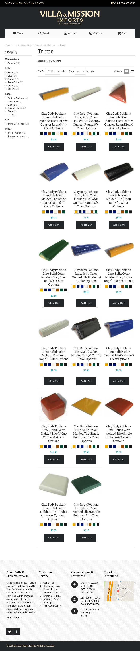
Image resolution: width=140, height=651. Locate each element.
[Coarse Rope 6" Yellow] (119, 250)
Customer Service (52, 586)
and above (17, 136)
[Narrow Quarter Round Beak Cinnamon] (119, 94)
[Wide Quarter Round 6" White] (86, 172)
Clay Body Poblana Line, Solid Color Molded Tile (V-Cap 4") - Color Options (86, 353)
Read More (13, 617)
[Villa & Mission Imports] (70, 17)
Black (10, 72)
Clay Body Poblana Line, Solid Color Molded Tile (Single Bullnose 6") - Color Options (119, 434)
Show (71, 71)
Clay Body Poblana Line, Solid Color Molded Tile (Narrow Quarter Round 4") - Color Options (54, 121)
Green (11, 79)
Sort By (41, 71)
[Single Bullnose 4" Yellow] (86, 406)
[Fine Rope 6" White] (53, 328)
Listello (11, 105)
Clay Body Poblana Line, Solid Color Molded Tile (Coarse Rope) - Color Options (118, 275)
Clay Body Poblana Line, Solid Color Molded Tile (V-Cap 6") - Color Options (119, 353)
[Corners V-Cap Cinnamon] (53, 406)
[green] (53, 133)
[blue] (45, 133)
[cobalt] (65, 133)
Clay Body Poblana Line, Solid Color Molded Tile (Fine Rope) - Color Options (53, 353)
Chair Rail (13, 101)
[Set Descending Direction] (63, 71)
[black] (41, 133)
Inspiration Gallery (52, 606)
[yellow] (61, 133)
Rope (10, 111)
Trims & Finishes (16, 124)
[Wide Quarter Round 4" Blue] (53, 172)
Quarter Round (15, 108)
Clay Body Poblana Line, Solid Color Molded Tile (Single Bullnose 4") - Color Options (86, 434)
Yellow (11, 89)
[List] (132, 71)
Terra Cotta (13, 82)
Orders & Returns (52, 596)
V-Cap (11, 114)
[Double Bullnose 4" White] (53, 484)
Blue (10, 76)
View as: (118, 71)
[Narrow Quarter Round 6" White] (86, 94)
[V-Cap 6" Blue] (119, 328)
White (10, 85)
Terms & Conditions (53, 592)
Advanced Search (52, 599)
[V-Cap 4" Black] (86, 328)
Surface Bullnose (16, 98)
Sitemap (47, 602)
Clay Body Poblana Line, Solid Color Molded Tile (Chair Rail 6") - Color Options (53, 277)
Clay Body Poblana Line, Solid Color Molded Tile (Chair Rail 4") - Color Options (118, 199)
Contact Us (48, 583)
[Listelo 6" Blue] (86, 250)
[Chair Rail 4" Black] (119, 172)
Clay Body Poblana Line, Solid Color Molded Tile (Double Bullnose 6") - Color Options (86, 512)
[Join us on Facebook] (16, 632)
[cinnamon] (49, 133)
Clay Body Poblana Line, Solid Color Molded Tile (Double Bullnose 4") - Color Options (53, 512)
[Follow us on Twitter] (9, 632)
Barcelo (11, 63)
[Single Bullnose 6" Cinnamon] (119, 406)
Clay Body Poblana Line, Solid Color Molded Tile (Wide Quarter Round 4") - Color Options (53, 199)
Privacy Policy (50, 589)
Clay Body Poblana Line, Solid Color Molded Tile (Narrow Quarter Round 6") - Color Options (86, 121)
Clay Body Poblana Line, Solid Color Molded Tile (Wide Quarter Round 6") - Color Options (86, 199)
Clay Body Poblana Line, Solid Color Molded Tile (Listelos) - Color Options (86, 275)
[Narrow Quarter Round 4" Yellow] (53, 94)
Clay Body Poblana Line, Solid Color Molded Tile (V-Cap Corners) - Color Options (54, 434)
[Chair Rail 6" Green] (53, 250)
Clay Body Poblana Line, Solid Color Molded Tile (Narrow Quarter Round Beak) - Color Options (118, 121)
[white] (57, 133)
